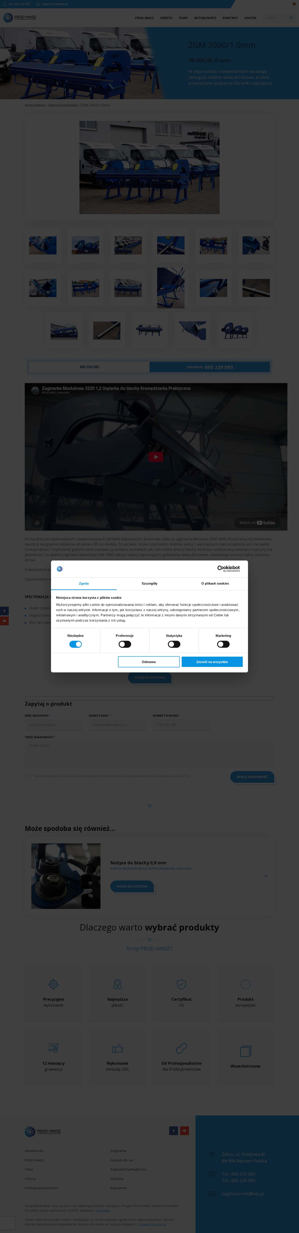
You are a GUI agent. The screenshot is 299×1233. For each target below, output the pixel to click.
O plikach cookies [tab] (215, 583)
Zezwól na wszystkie (212, 661)
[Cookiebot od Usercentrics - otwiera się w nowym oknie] (224, 569)
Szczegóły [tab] (150, 583)
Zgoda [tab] (84, 583)
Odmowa (149, 661)
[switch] (125, 644)
